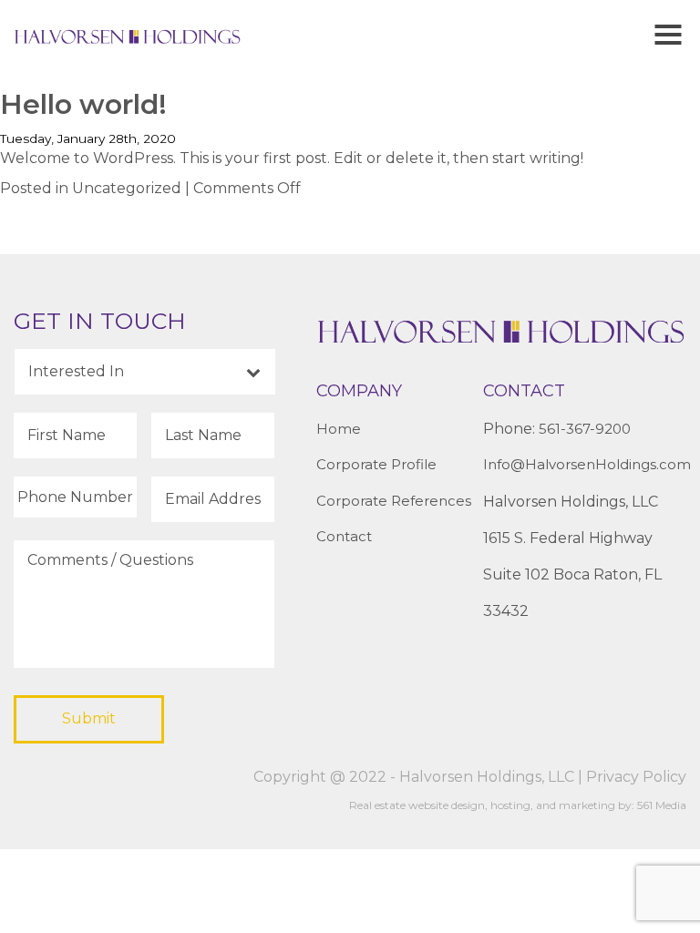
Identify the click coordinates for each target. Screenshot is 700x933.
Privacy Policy (636, 776)
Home (338, 428)
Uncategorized (126, 188)
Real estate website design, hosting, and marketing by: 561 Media (517, 805)
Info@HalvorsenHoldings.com (587, 464)
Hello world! (83, 104)
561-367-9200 (585, 428)
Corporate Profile (376, 464)
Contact (344, 536)
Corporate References (393, 500)
